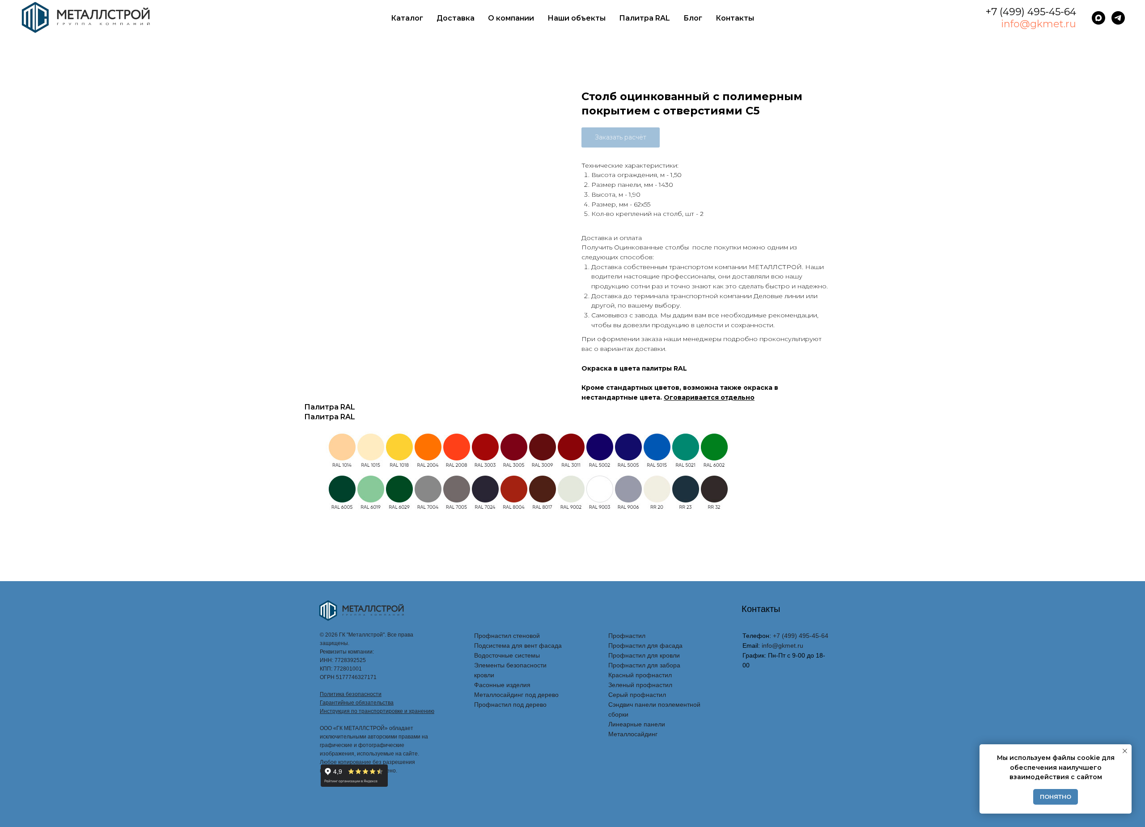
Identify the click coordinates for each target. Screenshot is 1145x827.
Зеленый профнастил (640, 684)
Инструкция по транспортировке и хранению (377, 711)
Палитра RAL (644, 18)
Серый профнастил (637, 694)
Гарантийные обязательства (357, 703)
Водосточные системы (507, 655)
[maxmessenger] (1098, 18)
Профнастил (626, 635)
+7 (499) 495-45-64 (1030, 12)
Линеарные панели (636, 724)
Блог (692, 18)
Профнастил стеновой (507, 635)
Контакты (735, 18)
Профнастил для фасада (645, 645)
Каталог (407, 18)
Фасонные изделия (502, 684)
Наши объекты (576, 18)
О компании (511, 18)
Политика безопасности (351, 694)
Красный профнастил (640, 675)
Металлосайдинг (632, 734)
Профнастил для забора (644, 665)
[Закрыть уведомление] (1124, 751)
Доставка (456, 18)
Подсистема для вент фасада (518, 645)
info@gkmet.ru (1038, 24)
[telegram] (1118, 18)
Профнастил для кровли (644, 655)
